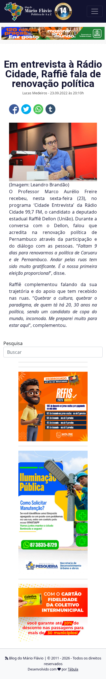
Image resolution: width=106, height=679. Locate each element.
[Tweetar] (26, 109)
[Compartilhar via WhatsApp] (38, 109)
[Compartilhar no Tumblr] (50, 109)
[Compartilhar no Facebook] (14, 109)
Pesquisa (13, 343)
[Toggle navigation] (95, 11)
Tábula (73, 669)
